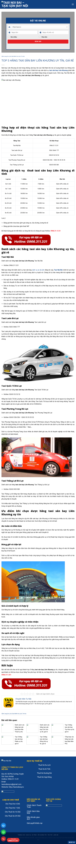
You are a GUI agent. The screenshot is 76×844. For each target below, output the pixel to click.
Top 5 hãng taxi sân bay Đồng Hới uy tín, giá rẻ (44, 740)
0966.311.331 (13, 840)
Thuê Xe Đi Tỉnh (44, 769)
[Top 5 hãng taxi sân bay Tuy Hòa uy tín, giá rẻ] (57, 728)
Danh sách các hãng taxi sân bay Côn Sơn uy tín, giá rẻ (44, 728)
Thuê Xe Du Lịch (44, 765)
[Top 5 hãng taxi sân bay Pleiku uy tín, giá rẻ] (7, 740)
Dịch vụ (28, 835)
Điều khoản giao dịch (33, 818)
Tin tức (23, 56)
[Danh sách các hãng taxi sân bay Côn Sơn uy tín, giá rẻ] (32, 728)
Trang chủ (21, 835)
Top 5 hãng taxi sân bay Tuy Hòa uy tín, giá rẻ (69, 728)
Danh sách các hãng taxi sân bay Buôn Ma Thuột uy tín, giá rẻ (19, 728)
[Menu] (73, 4)
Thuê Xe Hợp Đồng (44, 777)
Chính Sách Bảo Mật (33, 812)
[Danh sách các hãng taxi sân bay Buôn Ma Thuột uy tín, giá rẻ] (7, 728)
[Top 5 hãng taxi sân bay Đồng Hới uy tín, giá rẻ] (32, 740)
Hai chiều (13, 37)
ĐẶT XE (72, 842)
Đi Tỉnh (34, 835)
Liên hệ (56, 835)
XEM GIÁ (38, 41)
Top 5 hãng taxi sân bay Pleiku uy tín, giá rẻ (19, 740)
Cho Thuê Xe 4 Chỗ (12, 804)
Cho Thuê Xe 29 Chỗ (12, 816)
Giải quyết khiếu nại (34, 823)
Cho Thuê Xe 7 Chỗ (12, 808)
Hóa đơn (44, 37)
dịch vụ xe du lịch (38, 270)
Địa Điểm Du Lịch (16, 56)
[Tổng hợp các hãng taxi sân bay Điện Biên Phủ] (57, 740)
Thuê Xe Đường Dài (44, 773)
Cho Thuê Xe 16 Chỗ (12, 812)
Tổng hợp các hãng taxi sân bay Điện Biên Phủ (69, 740)
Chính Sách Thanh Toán (34, 806)
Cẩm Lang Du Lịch (6, 56)
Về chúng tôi (42, 835)
